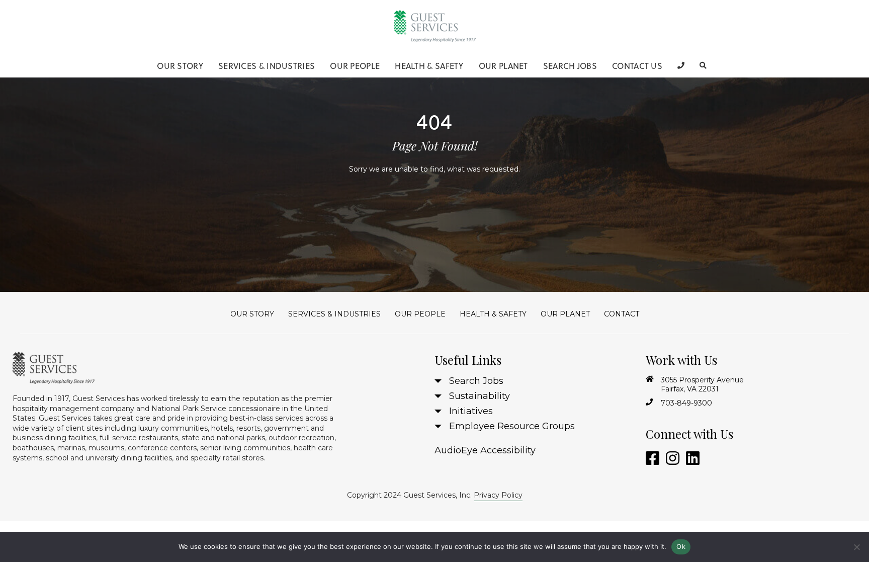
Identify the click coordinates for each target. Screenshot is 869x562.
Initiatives (471, 411)
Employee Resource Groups (512, 426)
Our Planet (503, 65)
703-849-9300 (686, 403)
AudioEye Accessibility (485, 450)
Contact (621, 313)
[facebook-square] (651, 458)
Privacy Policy (498, 495)
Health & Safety (429, 65)
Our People (355, 65)
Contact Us (637, 65)
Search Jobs (570, 65)
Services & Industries (266, 65)
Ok (680, 546)
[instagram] (671, 458)
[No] (856, 547)
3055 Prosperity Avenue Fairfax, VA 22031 (702, 384)
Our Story (180, 65)
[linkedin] (691, 458)
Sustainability (479, 396)
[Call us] (680, 65)
